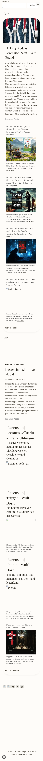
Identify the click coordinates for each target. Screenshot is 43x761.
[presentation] (21, 30)
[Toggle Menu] (38, 4)
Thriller (8, 365)
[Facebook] (13, 686)
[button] (4, 757)
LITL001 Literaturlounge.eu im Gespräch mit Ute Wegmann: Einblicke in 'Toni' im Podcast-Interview (18, 130)
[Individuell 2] (9, 686)
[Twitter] (17, 686)
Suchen (5, 1)
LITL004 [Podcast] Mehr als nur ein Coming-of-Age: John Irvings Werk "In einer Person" (20, 282)
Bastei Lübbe (19, 365)
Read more (10, 170)
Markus (11, 379)
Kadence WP (26, 754)
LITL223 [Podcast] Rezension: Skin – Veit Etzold (20, 52)
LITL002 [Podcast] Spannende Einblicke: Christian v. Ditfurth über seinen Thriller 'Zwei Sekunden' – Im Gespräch (20, 181)
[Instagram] (22, 686)
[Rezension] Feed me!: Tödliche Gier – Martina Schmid (19, 626)
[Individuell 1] (4, 686)
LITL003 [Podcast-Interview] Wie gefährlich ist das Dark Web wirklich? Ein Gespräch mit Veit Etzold (19, 232)
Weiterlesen (12, 328)
